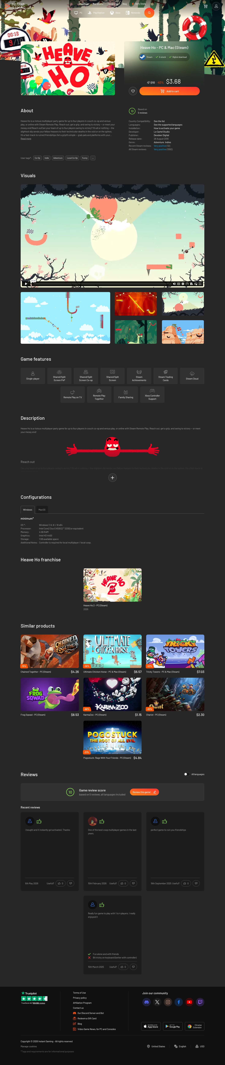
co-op (37, 158)
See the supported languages (168, 124)
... (93, 158)
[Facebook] (178, 1002)
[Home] (15, 6)
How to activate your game (167, 128)
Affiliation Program (82, 1002)
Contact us (78, 1007)
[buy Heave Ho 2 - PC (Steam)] (112, 585)
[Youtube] (189, 1002)
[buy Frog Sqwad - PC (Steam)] (50, 694)
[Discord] (146, 1002)
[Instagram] (168, 1002)
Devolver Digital (161, 135)
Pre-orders (98, 3)
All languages (197, 774)
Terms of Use (79, 992)
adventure (57, 158)
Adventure (159, 142)
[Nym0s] (155, 821)
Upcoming (113, 3)
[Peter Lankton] (92, 821)
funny (84, 158)
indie (47, 158)
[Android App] (173, 1026)
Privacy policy (80, 997)
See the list (159, 121)
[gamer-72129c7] (29, 821)
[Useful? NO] (70, 883)
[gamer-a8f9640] (92, 904)
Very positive (160, 145)
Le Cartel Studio (162, 131)
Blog (124, 3)
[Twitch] (200, 1002)
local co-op (72, 158)
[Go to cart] (205, 6)
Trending (83, 3)
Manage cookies (29, 1046)
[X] (157, 1002)
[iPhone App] (151, 1026)
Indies (168, 142)
